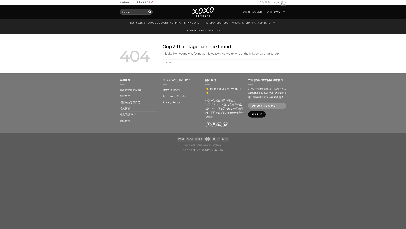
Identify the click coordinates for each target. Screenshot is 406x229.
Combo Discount (158, 23)
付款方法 (125, 96)
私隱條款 (217, 145)
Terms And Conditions (176, 96)
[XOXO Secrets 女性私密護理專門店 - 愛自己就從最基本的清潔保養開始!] (203, 12)
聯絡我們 (125, 120)
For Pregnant (195, 30)
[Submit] (149, 12)
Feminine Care (191, 23)
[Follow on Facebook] (260, 2)
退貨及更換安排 (171, 90)
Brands (213, 30)
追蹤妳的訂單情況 (130, 102)
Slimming (175, 23)
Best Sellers (138, 23)
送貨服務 (125, 108)
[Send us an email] (266, 2)
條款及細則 (190, 145)
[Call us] (269, 2)
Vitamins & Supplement (259, 23)
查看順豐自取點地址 (131, 90)
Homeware (237, 23)
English (276, 2)
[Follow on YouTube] (225, 124)
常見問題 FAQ (128, 114)
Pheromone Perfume (216, 23)
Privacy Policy (171, 102)
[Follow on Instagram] (263, 2)
